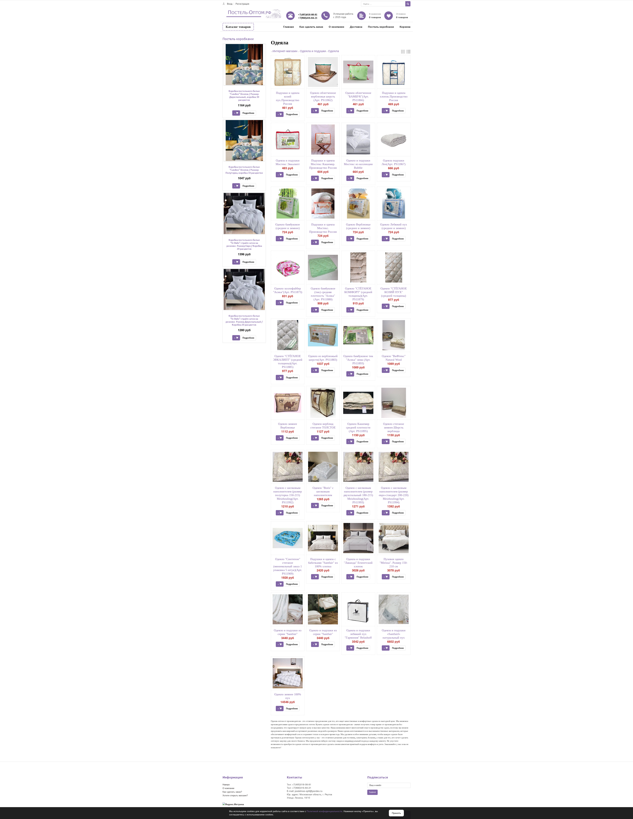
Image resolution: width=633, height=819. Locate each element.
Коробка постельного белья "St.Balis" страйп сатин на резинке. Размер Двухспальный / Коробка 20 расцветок (244, 320)
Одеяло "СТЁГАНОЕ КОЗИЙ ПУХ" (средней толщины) (393, 292)
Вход (229, 3)
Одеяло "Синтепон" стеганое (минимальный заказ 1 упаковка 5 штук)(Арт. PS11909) (287, 566)
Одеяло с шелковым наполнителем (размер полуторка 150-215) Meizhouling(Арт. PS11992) (287, 495)
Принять (396, 813)
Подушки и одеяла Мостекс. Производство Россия (323, 228)
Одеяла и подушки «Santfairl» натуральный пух (394, 634)
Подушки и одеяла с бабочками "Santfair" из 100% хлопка (323, 562)
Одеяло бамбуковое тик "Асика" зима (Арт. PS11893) (358, 359)
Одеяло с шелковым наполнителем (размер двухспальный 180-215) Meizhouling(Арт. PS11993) (358, 495)
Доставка (356, 26)
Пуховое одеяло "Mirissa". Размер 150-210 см (393, 562)
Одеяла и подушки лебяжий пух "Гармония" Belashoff (358, 634)
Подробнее (248, 112)
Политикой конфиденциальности (324, 811)
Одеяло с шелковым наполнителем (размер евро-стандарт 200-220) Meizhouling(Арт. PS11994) (393, 495)
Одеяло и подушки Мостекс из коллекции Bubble (358, 164)
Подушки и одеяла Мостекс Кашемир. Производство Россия (323, 164)
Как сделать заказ (311, 26)
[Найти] (407, 3)
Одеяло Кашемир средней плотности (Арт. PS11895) (358, 427)
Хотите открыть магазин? (235, 795)
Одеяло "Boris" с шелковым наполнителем (323, 491)
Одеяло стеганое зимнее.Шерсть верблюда (393, 427)
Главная (288, 26)
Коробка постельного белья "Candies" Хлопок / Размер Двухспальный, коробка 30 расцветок (244, 95)
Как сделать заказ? (232, 791)
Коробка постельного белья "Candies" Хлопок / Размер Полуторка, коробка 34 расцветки (244, 169)
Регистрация (242, 3)
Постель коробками (381, 26)
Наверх (226, 784)
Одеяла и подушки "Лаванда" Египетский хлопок (358, 562)
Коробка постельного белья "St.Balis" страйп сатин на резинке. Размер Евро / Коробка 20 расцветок (244, 244)
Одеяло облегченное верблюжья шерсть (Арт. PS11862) (323, 96)
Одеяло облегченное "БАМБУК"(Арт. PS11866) (358, 96)
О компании (336, 26)
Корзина (405, 26)
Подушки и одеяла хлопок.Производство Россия (393, 96)
